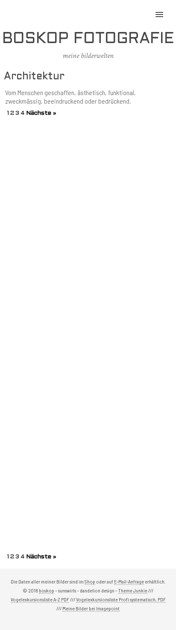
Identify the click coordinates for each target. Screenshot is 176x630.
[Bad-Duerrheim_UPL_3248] (130, 330)
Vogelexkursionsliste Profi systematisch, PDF (121, 599)
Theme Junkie (132, 590)
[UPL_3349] (130, 246)
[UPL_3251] (45, 330)
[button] (164, 9)
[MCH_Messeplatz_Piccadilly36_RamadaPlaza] (130, 415)
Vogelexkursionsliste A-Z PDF (40, 599)
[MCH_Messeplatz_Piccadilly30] (45, 500)
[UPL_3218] (130, 161)
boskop (46, 590)
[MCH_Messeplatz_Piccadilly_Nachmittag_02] (130, 500)
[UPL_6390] (45, 161)
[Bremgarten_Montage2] (45, 246)
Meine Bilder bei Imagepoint (91, 608)
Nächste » (41, 113)
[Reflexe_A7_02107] (45, 415)
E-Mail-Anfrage (129, 581)
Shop (90, 581)
